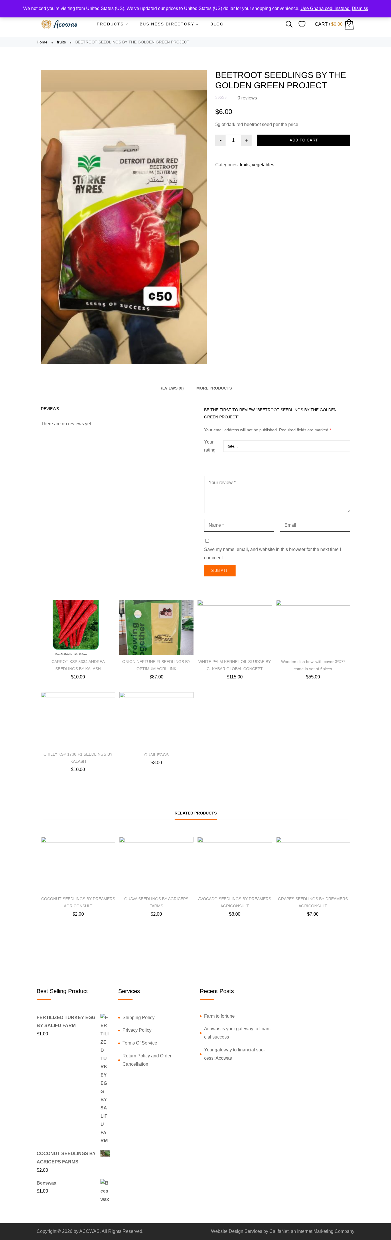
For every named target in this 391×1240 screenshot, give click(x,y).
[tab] (171, 388)
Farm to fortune (219, 1016)
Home (42, 42)
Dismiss (360, 8)
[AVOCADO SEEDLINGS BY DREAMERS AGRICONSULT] (235, 864)
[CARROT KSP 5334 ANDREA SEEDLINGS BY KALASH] (78, 628)
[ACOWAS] (59, 24)
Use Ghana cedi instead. (326, 8)
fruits (61, 42)
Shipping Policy (139, 1017)
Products (110, 24)
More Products (214, 388)
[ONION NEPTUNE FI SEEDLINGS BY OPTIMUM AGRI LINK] (156, 628)
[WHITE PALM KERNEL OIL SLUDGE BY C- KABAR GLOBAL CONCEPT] (235, 628)
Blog (217, 24)
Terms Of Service (140, 1043)
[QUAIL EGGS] (156, 720)
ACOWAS (89, 1231)
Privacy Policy (137, 1030)
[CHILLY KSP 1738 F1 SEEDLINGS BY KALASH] (78, 720)
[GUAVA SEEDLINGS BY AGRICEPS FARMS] (156, 864)
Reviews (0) (171, 388)
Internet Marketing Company (325, 1231)
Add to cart (304, 140)
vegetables (263, 164)
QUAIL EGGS (156, 754)
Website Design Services (236, 1231)
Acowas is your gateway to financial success (237, 1032)
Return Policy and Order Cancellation (147, 1060)
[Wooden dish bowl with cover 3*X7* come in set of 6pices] (313, 628)
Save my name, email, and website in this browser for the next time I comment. (272, 553)
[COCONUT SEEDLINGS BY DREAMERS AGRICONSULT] (78, 864)
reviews (247, 97)
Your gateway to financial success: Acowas (234, 1054)
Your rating (210, 446)
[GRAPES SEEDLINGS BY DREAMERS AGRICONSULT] (313, 864)
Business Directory (167, 24)
